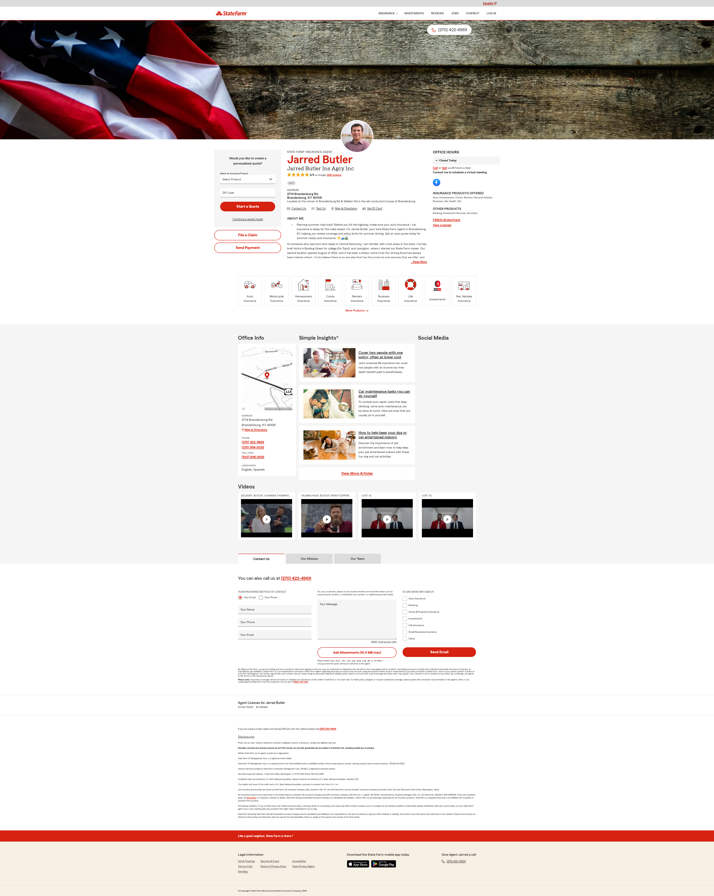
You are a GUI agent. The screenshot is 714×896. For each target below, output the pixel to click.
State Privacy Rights (303, 866)
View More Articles (357, 473)
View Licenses (442, 225)
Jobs (455, 13)
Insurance (387, 13)
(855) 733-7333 (301, 682)
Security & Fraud (269, 861)
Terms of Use (245, 866)
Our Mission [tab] (309, 558)
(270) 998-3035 (253, 447)
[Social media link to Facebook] (436, 182)
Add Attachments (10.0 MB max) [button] (357, 652)
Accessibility (299, 861)
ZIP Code (228, 192)
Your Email (250, 597)
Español (488, 3)
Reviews (437, 13)
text (444, 167)
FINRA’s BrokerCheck (446, 219)
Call (435, 167)
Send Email (439, 652)
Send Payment (248, 248)
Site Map (243, 871)
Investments (414, 13)
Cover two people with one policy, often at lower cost (380, 355)
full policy (251, 798)
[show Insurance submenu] (396, 13)
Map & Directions (256, 429)
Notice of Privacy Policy (273, 866)
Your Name (247, 609)
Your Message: (329, 604)
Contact (472, 13)
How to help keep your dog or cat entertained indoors (382, 435)
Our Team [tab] (357, 558)
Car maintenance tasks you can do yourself (384, 394)
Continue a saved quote (248, 219)
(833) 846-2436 (253, 457)
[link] (231, 13)
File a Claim (247, 235)
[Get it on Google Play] (383, 864)
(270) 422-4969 (253, 442)
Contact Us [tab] (261, 559)
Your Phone (271, 597)
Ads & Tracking (246, 861)
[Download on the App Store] (358, 864)
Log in (491, 13)
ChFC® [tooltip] (291, 183)
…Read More (419, 261)
